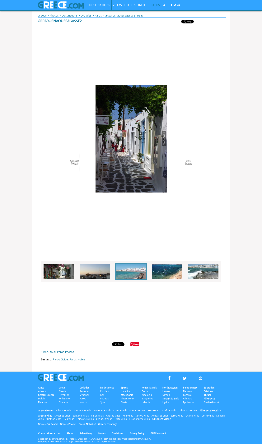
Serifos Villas (142, 415)
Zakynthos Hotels (187, 410)
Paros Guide (60, 359)
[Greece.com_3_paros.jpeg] (203, 271)
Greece (42, 15)
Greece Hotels (46, 410)
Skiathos (208, 391)
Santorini (84, 391)
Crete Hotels (120, 410)
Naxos (83, 402)
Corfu (145, 391)
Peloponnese (190, 387)
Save (136, 344)
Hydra (165, 402)
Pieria (124, 402)
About (70, 433)
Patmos (104, 398)
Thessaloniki (127, 398)
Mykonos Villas (62, 415)
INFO (141, 5)
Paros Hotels (77, 359)
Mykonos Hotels (82, 410)
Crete (62, 387)
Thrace (207, 395)
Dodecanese (107, 387)
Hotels (101, 433)
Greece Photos (68, 424)
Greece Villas (45, 415)
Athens (42, 391)
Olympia (187, 398)
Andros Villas (113, 415)
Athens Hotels (63, 410)
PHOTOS (153, 5)
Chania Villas (192, 415)
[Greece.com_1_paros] (131, 271)
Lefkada (146, 402)
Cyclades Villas (104, 419)
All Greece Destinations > (211, 400)
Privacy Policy (137, 433)
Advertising (86, 433)
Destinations (69, 15)
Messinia (188, 391)
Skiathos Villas (53, 419)
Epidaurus (188, 402)
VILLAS (117, 5)
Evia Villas (69, 419)
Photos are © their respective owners (100, 441)
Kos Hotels (154, 410)
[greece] (61, 7)
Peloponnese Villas (139, 419)
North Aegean (170, 387)
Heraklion (64, 395)
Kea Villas (128, 415)
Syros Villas (177, 415)
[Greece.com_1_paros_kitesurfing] (167, 271)
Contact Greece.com (49, 433)
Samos (166, 395)
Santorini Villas (81, 415)
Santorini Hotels (102, 410)
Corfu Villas (208, 415)
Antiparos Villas (160, 415)
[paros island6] (95, 271)
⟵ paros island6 (75, 162)
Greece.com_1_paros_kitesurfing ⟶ (186, 162)
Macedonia (127, 395)
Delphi (41, 398)
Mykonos (84, 395)
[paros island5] (59, 271)
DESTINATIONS (99, 5)
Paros (98, 15)
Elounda (63, 402)
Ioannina (125, 391)
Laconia (187, 395)
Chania (62, 391)
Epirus (124, 387)
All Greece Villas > (161, 419)
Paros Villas (97, 415)
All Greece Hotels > (210, 410)
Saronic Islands (170, 398)
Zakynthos (147, 398)
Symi (102, 402)
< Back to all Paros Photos (57, 352)
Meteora (42, 402)
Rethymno (64, 398)
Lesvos (166, 391)
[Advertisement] (131, 54)
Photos (54, 15)
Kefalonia (147, 395)
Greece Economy (107, 424)
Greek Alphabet (87, 424)
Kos (102, 395)
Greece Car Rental (48, 424)
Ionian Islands (149, 387)
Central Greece (46, 395)
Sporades (209, 387)
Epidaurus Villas (85, 419)
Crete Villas (121, 419)
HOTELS (130, 5)
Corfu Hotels (169, 410)
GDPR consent (158, 433)
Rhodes (104, 391)
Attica (41, 387)
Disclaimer (117, 433)
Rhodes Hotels (137, 410)
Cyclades (86, 15)
